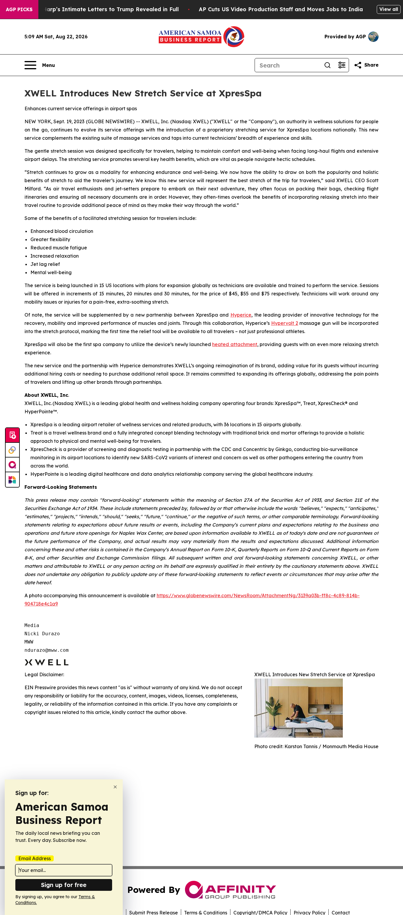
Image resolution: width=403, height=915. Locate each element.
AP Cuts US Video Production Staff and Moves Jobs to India (281, 9)
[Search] (327, 65)
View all (388, 9)
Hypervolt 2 (284, 323)
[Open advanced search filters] (342, 65)
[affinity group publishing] (12, 465)
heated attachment (234, 344)
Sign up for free (63, 884)
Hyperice (240, 315)
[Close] (115, 787)
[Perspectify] (12, 450)
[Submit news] (12, 435)
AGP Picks (19, 9)
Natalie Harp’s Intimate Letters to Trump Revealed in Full (100, 9)
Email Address (34, 858)
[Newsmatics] (12, 479)
